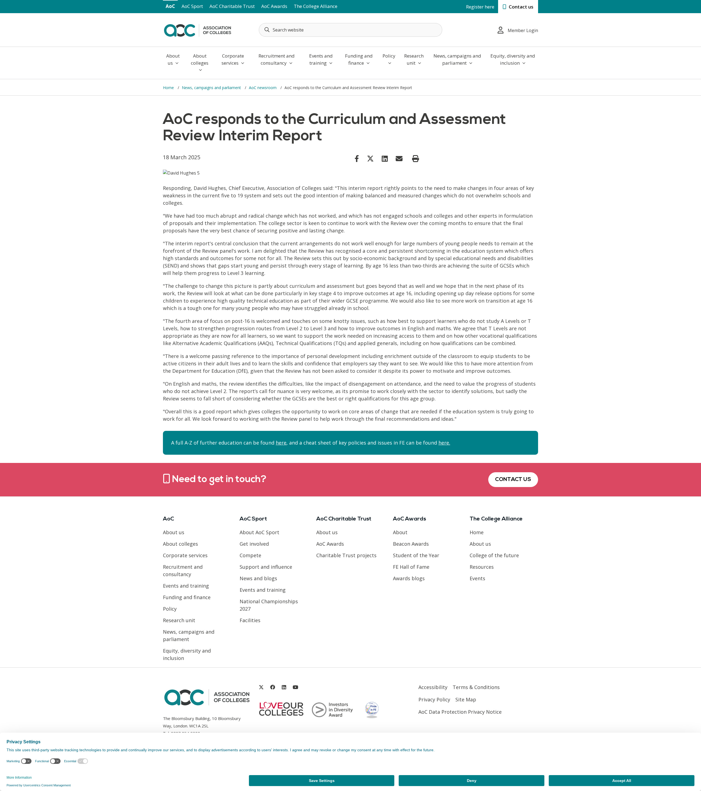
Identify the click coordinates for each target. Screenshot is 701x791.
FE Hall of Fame (411, 567)
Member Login (523, 30)
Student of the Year (416, 555)
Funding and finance (359, 59)
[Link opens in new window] (357, 158)
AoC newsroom (263, 87)
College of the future (494, 555)
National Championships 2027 (269, 605)
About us (173, 59)
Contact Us (513, 479)
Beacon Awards (411, 543)
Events (477, 578)
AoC (170, 6)
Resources (482, 567)
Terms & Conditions (476, 687)
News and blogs (258, 578)
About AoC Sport (259, 532)
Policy (389, 56)
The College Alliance (315, 6)
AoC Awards (274, 6)
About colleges (199, 59)
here (281, 442)
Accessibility (432, 687)
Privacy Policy (434, 699)
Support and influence (266, 567)
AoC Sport (192, 6)
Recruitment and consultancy (276, 59)
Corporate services (233, 59)
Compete (250, 555)
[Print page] (415, 158)
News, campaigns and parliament (457, 59)
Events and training (321, 59)
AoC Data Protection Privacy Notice (460, 712)
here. (444, 442)
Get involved (254, 543)
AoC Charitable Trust (232, 6)
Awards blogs (409, 578)
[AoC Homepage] (197, 29)
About (400, 532)
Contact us (520, 7)
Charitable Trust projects (346, 555)
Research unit (414, 59)
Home (169, 87)
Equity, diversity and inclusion (512, 59)
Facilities (250, 620)
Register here (480, 7)
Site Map (465, 699)
